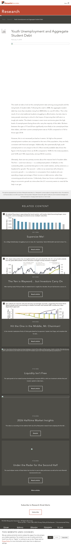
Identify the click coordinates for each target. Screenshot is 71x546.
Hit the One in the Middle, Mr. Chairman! (35, 326)
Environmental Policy (62, 522)
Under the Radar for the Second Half (35, 465)
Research (9, 19)
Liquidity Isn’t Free (35, 373)
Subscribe (35, 512)
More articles (35, 490)
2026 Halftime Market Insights (35, 420)
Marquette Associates (10, 2)
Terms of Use (22, 522)
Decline (56, 537)
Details (35, 433)
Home (3, 19)
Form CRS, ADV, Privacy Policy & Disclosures (41, 522)
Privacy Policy (6, 541)
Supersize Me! (35, 236)
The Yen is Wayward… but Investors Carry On (35, 281)
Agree (50, 537)
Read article (35, 249)
